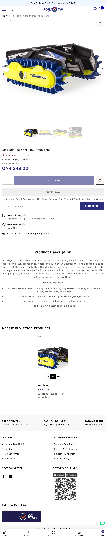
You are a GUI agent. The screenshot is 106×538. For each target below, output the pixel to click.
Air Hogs (17, 163)
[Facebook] (3, 476)
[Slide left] (6, 69)
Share (100, 23)
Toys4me (47, 528)
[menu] (4, 9)
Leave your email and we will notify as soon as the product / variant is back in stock (52, 199)
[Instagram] (10, 476)
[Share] (100, 23)
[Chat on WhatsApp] (102, 521)
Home (5, 15)
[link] (5, 533)
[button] (11, 9)
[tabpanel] (53, 368)
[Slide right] (99, 69)
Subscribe (92, 206)
